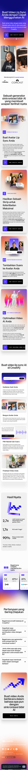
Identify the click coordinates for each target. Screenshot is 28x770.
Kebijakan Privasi (12, 753)
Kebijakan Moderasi (19, 753)
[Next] (25, 58)
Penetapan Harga (24, 769)
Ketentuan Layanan (5, 753)
